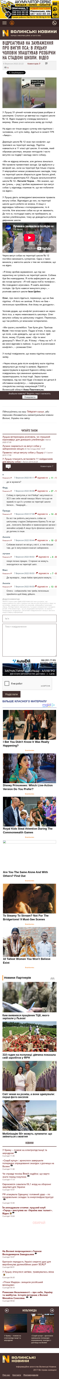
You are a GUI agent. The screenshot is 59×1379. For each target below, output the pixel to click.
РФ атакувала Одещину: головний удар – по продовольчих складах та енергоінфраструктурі (27, 1195)
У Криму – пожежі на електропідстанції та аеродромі (24, 1151)
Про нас (6, 1374)
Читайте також (29, 430)
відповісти (43, 477)
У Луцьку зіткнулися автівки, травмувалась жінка (28, 1271)
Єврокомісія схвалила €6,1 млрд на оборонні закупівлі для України (26, 1185)
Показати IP (7, 478)
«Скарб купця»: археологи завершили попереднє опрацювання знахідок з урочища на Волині (28, 1163)
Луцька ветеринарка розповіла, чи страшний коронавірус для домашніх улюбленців (26, 438)
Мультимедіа (29, 1310)
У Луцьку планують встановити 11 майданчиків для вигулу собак (27, 460)
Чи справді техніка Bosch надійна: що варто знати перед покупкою (25, 1175)
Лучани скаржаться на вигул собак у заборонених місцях (21, 447)
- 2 (55, 540)
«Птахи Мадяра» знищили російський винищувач (22, 1283)
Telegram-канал (35, 411)
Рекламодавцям (30, 1374)
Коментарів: (34, 63)
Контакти (16, 1374)
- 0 (55, 514)
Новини (29, 1143)
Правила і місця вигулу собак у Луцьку (22, 452)
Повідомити (29, 397)
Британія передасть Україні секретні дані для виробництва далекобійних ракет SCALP (26, 1263)
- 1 (55, 477)
